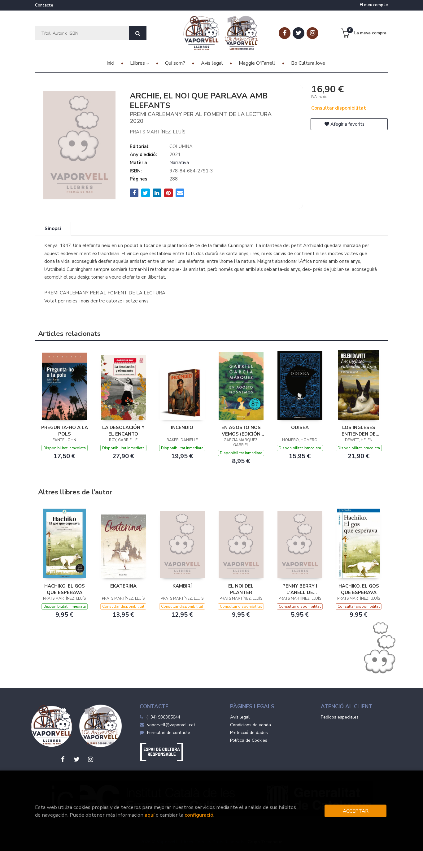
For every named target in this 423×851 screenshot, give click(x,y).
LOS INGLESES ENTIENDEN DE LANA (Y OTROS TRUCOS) (358, 430)
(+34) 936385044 (163, 717)
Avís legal (240, 717)
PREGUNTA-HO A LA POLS (64, 430)
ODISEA (300, 427)
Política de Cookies (248, 740)
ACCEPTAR (355, 811)
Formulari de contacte (168, 733)
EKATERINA (123, 586)
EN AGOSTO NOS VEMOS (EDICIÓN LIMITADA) (241, 430)
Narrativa (179, 162)
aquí (150, 814)
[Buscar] (137, 33)
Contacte (44, 5)
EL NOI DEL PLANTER (241, 589)
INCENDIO (182, 427)
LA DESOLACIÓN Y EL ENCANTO (123, 430)
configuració (199, 814)
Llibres (138, 63)
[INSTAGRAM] (312, 33)
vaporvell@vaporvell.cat (171, 725)
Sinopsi (53, 228)
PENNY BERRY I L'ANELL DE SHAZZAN (299, 589)
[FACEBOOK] (284, 33)
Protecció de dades (249, 733)
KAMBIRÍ (182, 586)
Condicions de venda (250, 725)
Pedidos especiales (340, 717)
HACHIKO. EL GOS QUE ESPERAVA (64, 589)
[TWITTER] (298, 33)
